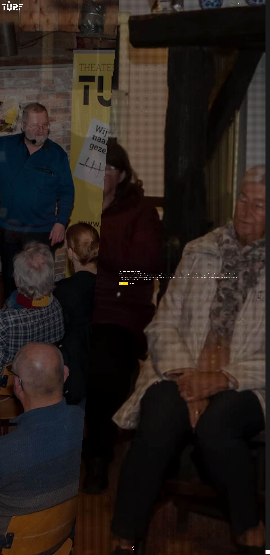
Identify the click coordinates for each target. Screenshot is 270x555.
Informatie (249, 3)
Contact (260, 3)
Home (233, 3)
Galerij (255, 3)
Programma (239, 3)
